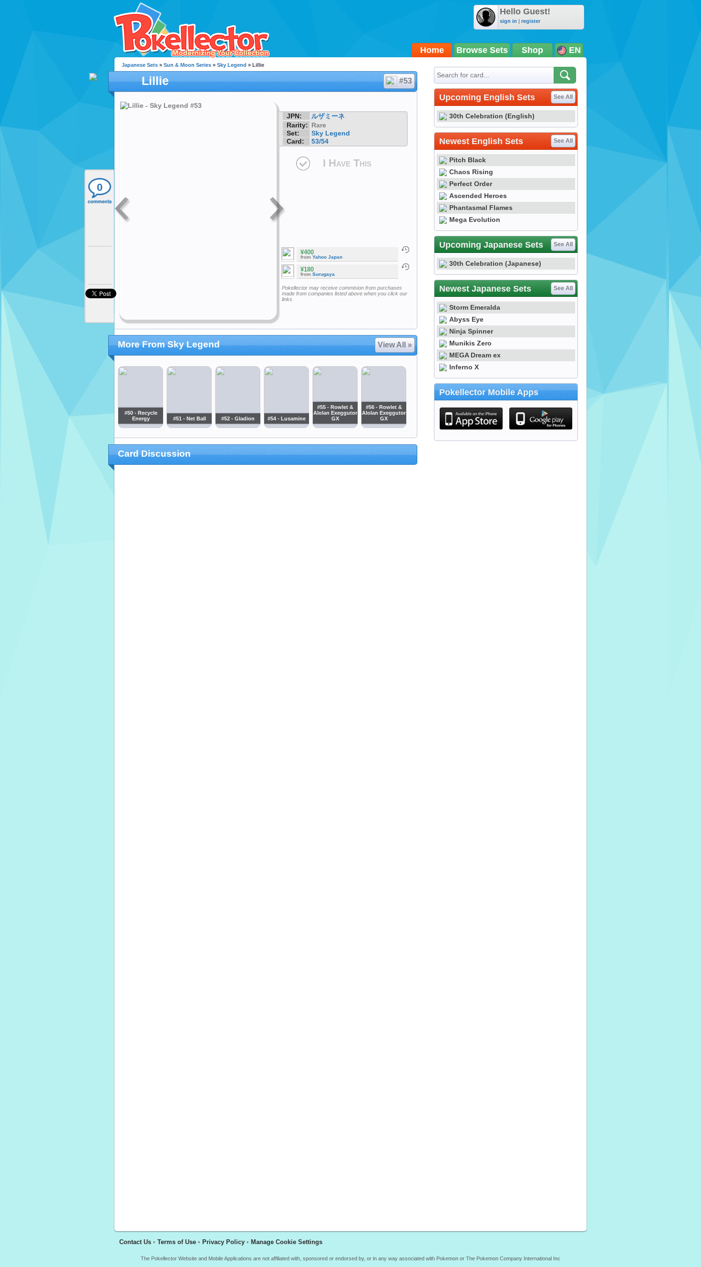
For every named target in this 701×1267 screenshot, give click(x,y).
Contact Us (135, 1242)
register (530, 21)
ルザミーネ (328, 116)
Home (432, 50)
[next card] (277, 210)
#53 (405, 81)
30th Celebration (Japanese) (495, 263)
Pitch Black (467, 160)
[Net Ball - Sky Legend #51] (189, 425)
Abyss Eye (466, 319)
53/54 (320, 141)
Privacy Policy (223, 1242)
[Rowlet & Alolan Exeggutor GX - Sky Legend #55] (335, 425)
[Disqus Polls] (265, 596)
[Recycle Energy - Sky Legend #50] (140, 425)
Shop (532, 50)
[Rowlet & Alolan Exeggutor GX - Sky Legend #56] (383, 425)
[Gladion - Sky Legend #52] (237, 425)
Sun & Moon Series (187, 65)
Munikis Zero (470, 343)
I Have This (347, 163)
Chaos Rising (471, 172)
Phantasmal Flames (481, 207)
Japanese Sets (140, 65)
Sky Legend (232, 65)
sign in (508, 21)
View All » (395, 345)
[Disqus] (265, 842)
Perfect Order (470, 184)
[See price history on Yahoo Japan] (405, 249)
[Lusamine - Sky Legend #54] (286, 425)
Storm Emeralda (474, 307)
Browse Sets (482, 50)
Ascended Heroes (478, 195)
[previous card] (122, 210)
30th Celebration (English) (492, 116)
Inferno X (464, 367)
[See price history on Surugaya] (405, 267)
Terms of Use (176, 1242)
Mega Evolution (474, 219)
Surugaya (323, 274)
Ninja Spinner (471, 331)
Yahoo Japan (327, 257)
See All (563, 97)
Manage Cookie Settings (286, 1242)
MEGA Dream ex (475, 355)
